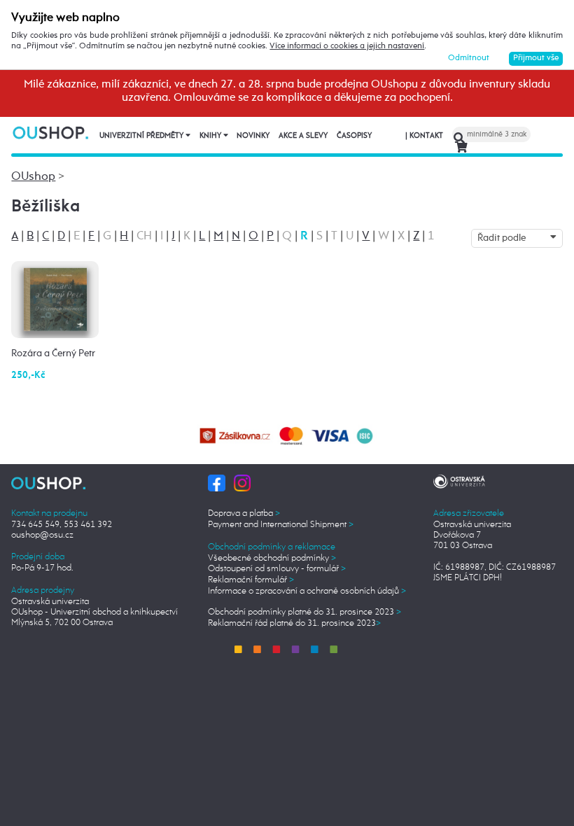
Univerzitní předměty (142, 136)
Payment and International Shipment (281, 524)
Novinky (253, 136)
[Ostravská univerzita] (459, 479)
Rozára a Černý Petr (53, 353)
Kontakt (424, 136)
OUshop (33, 177)
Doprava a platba (244, 513)
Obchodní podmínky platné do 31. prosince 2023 (304, 612)
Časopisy (354, 136)
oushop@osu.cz (42, 535)
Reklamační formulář (251, 579)
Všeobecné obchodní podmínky (272, 558)
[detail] (55, 299)
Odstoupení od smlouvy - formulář (277, 568)
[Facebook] (216, 482)
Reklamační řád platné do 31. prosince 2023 (294, 623)
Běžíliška (45, 206)
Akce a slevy (303, 136)
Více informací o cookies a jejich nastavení (347, 46)
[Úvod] (51, 132)
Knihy (211, 136)
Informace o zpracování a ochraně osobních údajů (307, 591)
